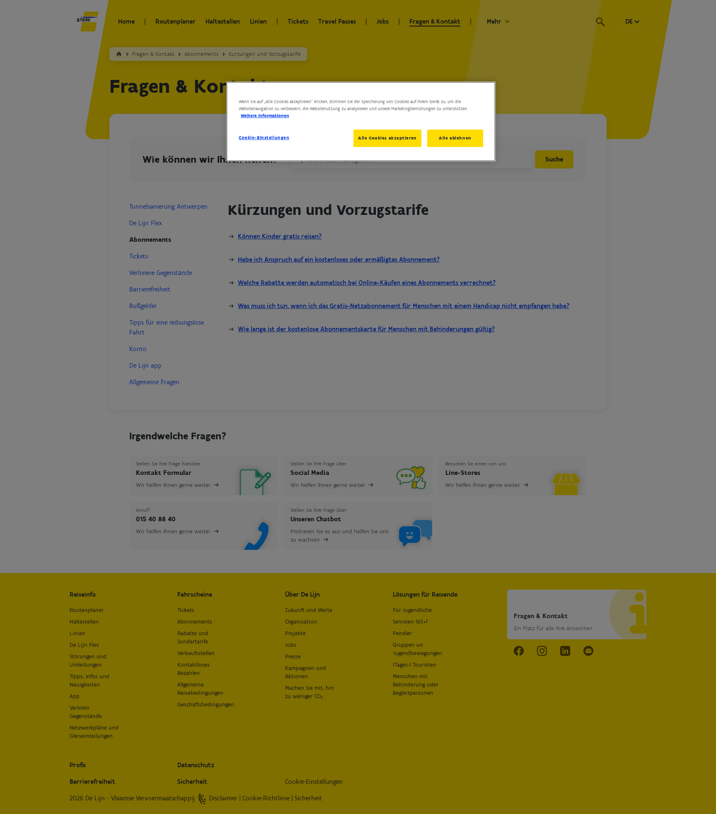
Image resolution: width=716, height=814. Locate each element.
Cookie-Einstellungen (264, 137)
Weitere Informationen (265, 115)
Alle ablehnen (455, 138)
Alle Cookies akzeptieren (387, 138)
